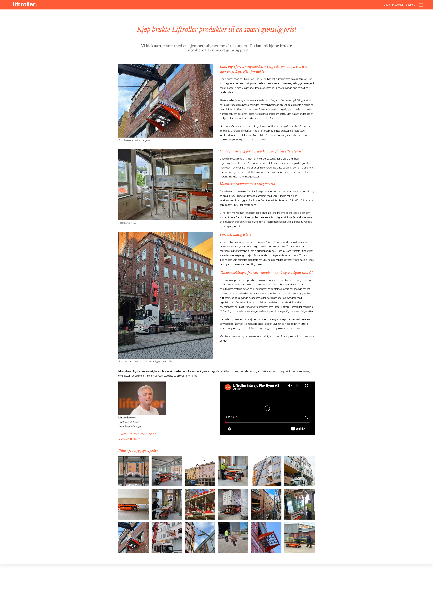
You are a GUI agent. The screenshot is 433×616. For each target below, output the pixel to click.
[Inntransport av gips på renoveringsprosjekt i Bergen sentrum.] (200, 484)
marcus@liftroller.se (129, 439)
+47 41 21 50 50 (147, 434)
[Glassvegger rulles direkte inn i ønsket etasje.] (299, 517)
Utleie (387, 4)
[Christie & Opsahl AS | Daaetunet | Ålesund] (266, 550)
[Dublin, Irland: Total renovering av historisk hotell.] (266, 517)
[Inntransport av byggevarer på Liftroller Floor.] (266, 484)
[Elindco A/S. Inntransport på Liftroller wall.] (200, 550)
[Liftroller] (25, 4)
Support (410, 4)
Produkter (397, 4)
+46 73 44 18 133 (127, 434)
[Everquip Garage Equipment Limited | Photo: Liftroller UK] (299, 550)
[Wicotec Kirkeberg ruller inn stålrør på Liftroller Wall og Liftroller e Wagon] (167, 517)
